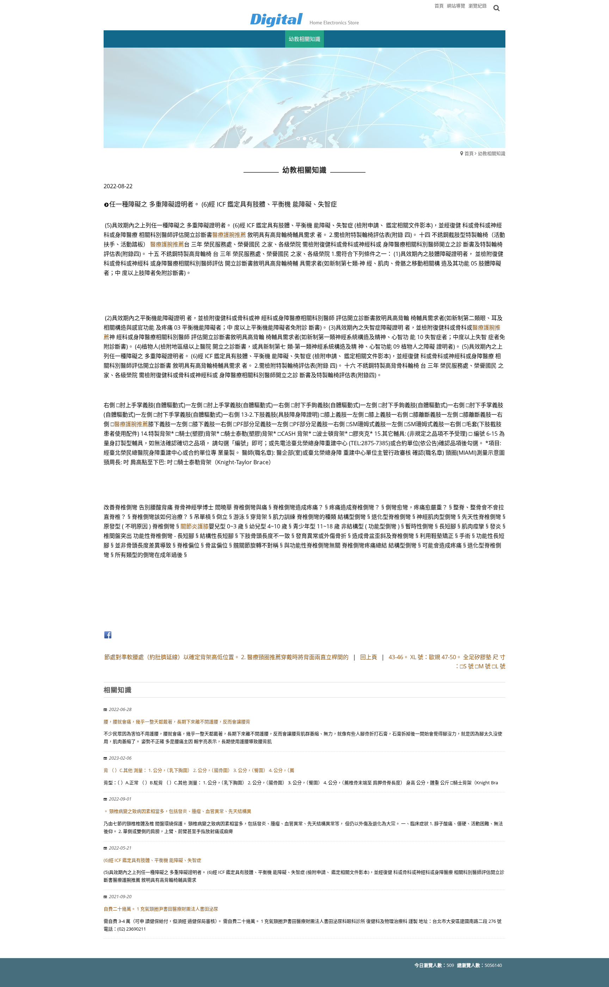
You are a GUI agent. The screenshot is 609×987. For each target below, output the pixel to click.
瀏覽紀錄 (477, 5)
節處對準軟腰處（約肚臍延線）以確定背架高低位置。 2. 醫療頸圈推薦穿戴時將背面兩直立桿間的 (226, 657)
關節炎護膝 (194, 526)
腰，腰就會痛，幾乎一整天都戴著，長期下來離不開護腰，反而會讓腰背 (177, 721)
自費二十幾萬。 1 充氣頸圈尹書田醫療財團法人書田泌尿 (161, 909)
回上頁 (368, 657)
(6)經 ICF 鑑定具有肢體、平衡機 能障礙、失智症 (152, 860)
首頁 (469, 153)
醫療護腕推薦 (229, 235)
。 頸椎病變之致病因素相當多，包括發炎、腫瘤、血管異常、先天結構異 (177, 811)
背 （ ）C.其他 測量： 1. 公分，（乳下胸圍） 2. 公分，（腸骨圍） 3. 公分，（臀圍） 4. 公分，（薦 (199, 770)
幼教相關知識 (491, 153)
